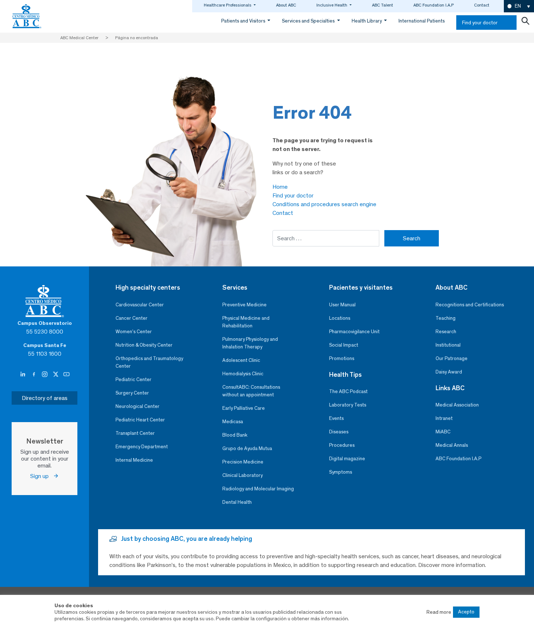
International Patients (422, 21)
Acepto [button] (466, 612)
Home (280, 186)
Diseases (338, 432)
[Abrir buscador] (525, 22)
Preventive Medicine (244, 305)
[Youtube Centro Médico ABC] (66, 375)
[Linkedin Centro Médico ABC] (24, 375)
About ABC (286, 5)
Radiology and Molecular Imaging (258, 489)
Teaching (446, 318)
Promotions (341, 358)
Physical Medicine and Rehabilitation (246, 322)
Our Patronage (452, 358)
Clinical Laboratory (242, 475)
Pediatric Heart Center (140, 420)
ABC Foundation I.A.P (433, 5)
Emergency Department (142, 447)
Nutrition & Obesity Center (144, 345)
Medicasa (232, 421)
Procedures (342, 445)
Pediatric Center (133, 379)
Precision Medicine (242, 462)
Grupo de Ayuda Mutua (247, 448)
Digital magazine (347, 459)
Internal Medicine (134, 460)
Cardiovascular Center (140, 305)
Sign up (41, 476)
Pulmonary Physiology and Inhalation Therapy (250, 343)
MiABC (443, 432)
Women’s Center (134, 331)
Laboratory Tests (347, 405)
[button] (519, 6)
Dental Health (237, 502)
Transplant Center (135, 433)
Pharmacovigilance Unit (354, 331)
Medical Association (457, 405)
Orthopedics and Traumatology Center (149, 362)
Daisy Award (449, 372)
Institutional (448, 345)
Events (336, 418)
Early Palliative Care (243, 408)
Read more (438, 612)
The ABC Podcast (348, 391)
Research (446, 331)
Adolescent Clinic (241, 360)
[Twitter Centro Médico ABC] (56, 375)
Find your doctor (480, 23)
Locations (339, 318)
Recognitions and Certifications (470, 305)
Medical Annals (452, 445)
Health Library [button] (367, 21)
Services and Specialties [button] (309, 21)
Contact (481, 5)
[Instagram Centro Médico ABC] (45, 375)
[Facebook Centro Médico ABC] (35, 375)
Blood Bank (234, 435)
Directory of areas (45, 398)
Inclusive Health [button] (332, 5)
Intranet (444, 418)
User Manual (342, 305)
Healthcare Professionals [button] (228, 5)
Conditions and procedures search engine (324, 204)
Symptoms (340, 472)
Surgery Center (132, 393)
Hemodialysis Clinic (242, 374)
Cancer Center (131, 318)
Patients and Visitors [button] (243, 21)
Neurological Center (137, 406)
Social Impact (343, 345)
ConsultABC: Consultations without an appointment (251, 391)
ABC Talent (382, 5)
